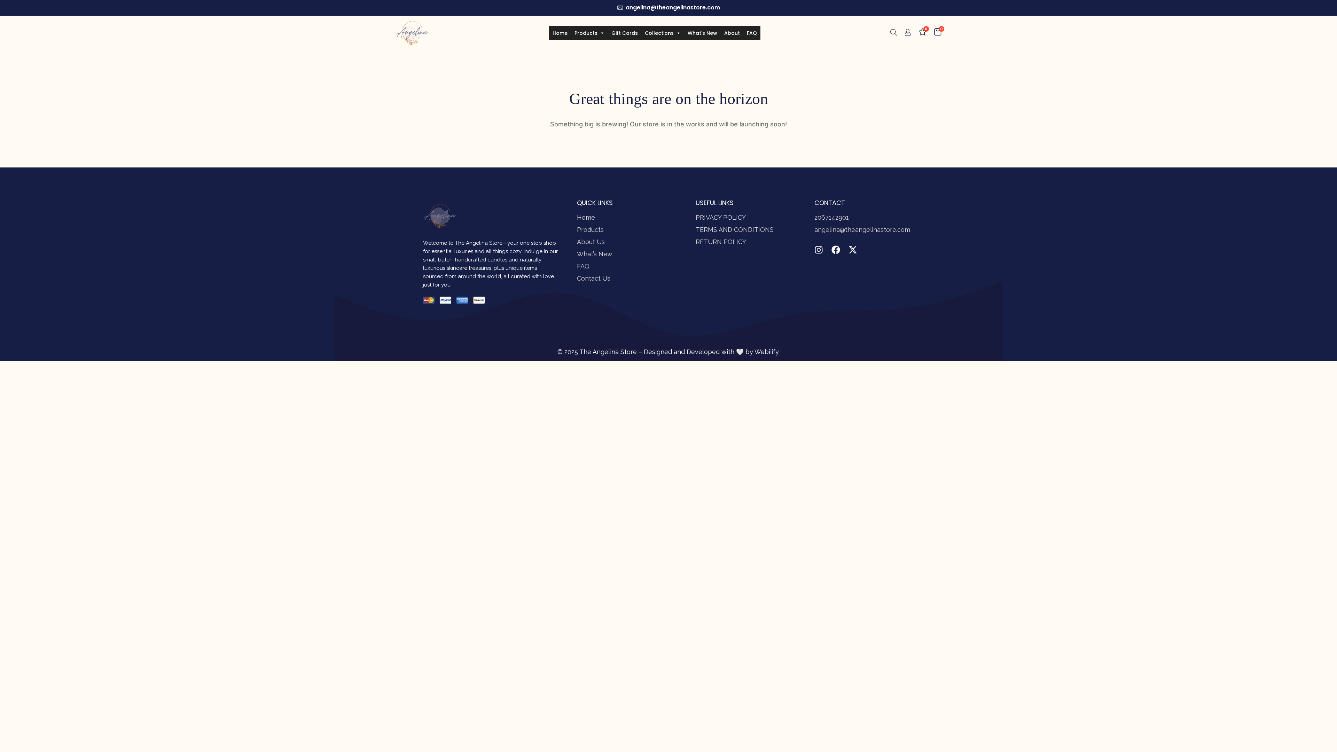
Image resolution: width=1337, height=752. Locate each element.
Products (585, 33)
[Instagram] (818, 249)
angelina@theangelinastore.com (862, 229)
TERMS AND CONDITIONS (735, 229)
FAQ (752, 33)
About (732, 33)
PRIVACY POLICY (721, 217)
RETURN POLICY (721, 241)
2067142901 (831, 217)
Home (560, 33)
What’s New (594, 254)
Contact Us (593, 278)
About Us (591, 241)
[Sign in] (907, 34)
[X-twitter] (853, 249)
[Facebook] (835, 249)
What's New (702, 33)
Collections (659, 33)
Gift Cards (624, 33)
